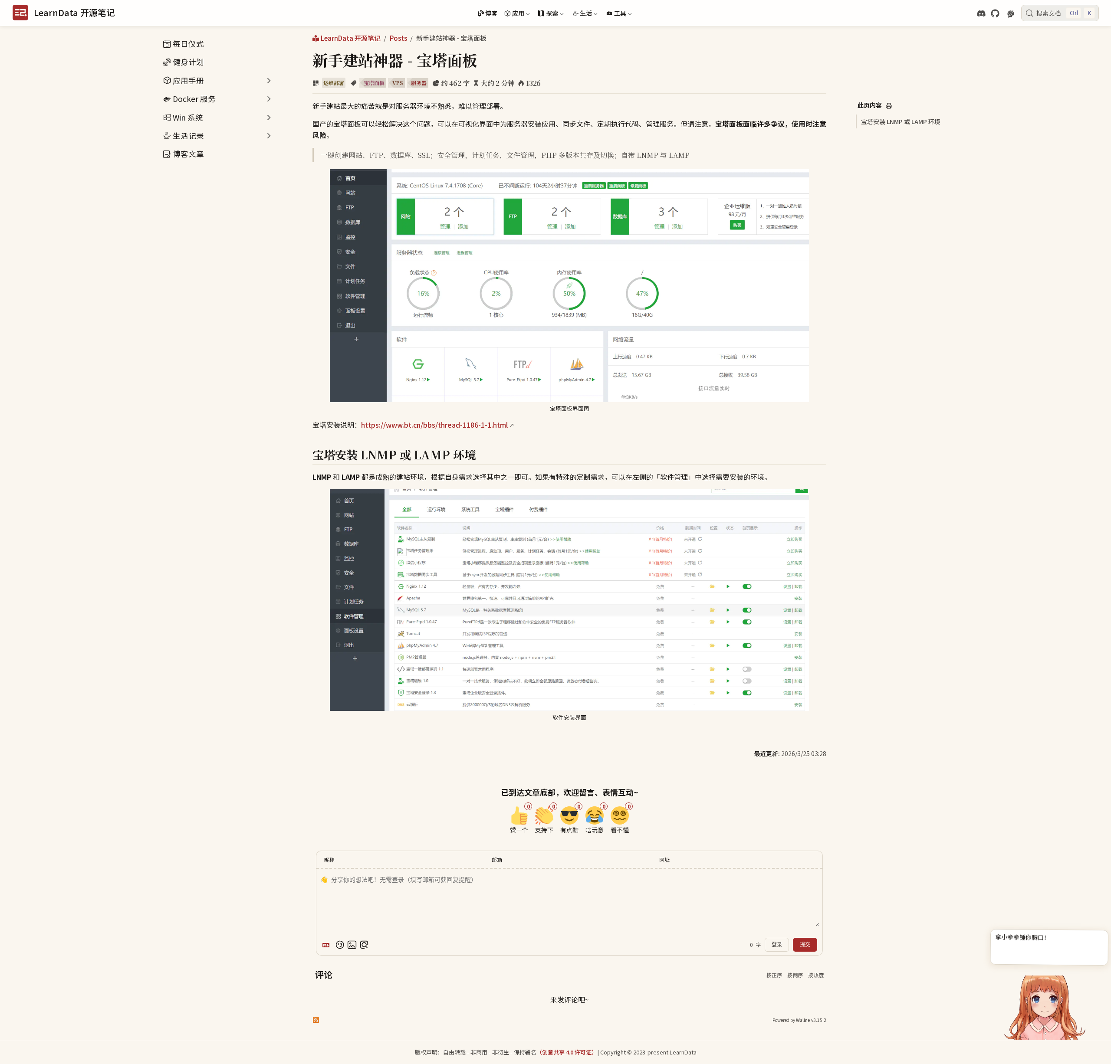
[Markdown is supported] (327, 945)
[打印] (889, 106)
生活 (581, 14)
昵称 (329, 859)
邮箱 (497, 859)
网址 (664, 859)
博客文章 (188, 153)
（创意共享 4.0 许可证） (566, 1052)
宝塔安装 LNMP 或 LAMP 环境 (900, 121)
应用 (513, 14)
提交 (805, 945)
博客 (491, 13)
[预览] (364, 945)
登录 (777, 945)
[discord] (981, 14)
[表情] (340, 945)
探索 (547, 14)
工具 (615, 14)
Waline (803, 1020)
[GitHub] (995, 14)
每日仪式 (188, 43)
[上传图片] (352, 945)
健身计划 (188, 61)
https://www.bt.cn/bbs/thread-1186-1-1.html (434, 424)
